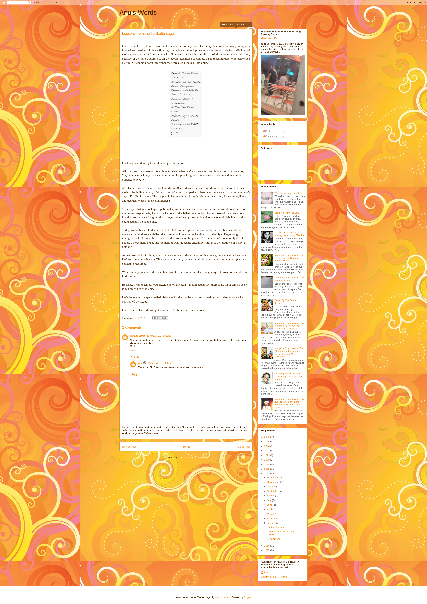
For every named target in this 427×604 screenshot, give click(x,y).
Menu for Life (269, 38)
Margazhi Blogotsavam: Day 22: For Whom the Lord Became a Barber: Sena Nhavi (289, 403)
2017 (267, 473)
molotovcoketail (223, 597)
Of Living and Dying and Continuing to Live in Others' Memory (289, 376)
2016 (267, 545)
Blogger (247, 597)
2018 (267, 469)
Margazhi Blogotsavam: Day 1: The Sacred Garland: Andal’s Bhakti (289, 258)
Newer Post (129, 446)
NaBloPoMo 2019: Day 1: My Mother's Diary (289, 279)
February (272, 518)
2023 (267, 450)
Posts (268, 131)
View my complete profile (274, 576)
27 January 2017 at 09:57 (159, 363)
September (273, 491)
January (271, 523)
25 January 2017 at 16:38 (159, 336)
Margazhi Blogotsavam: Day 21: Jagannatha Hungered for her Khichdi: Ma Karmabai (289, 352)
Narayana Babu (138, 336)
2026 (267, 437)
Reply (133, 350)
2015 (267, 550)
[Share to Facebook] (163, 318)
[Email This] (153, 318)
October (271, 486)
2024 (267, 446)
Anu (140, 363)
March (270, 514)
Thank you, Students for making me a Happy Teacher (289, 234)
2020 (267, 459)
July (269, 500)
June (270, 504)
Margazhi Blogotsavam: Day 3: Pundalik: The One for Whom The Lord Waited (289, 326)
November (273, 482)
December (273, 477)
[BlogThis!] (156, 318)
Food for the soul (275, 527)
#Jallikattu (165, 230)
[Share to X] (159, 318)
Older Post (243, 446)
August (271, 495)
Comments (271, 136)
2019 (267, 464)
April (269, 509)
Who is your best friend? (287, 193)
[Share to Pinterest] (166, 318)
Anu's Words (138, 12)
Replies (137, 357)
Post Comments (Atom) (192, 457)
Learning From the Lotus (287, 212)
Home (186, 446)
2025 (267, 441)
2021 (267, 455)
